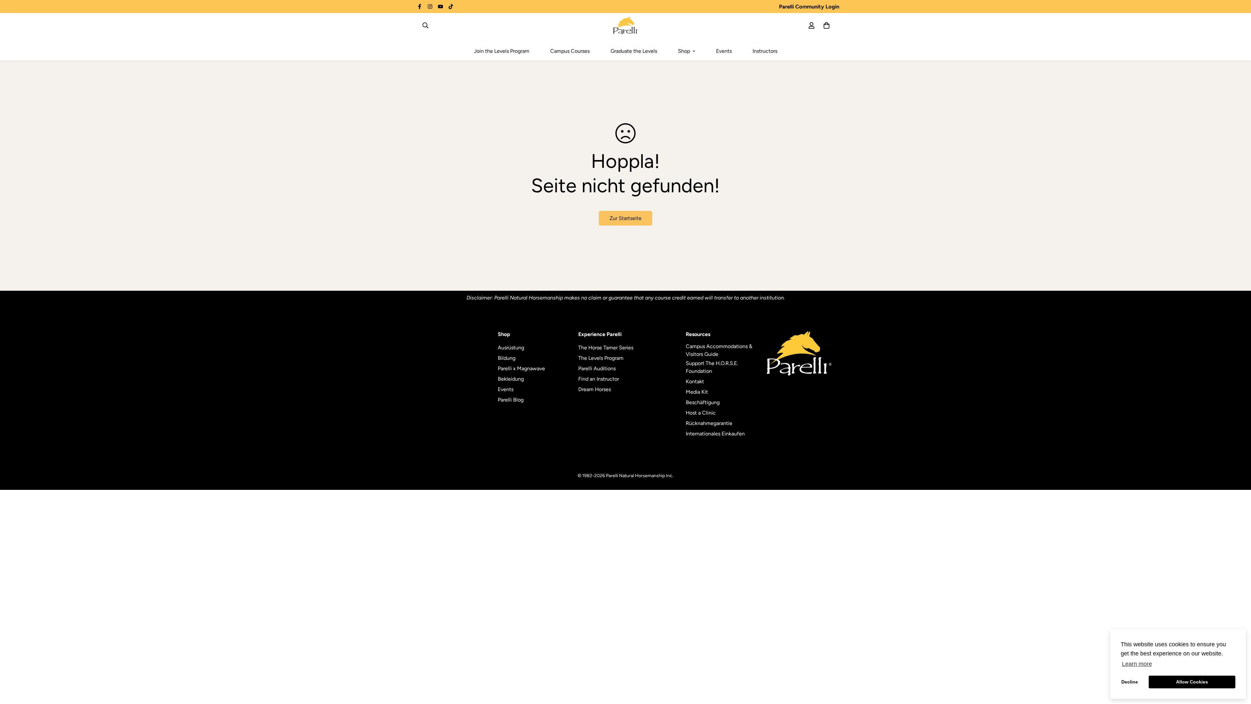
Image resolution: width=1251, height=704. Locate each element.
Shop (684, 51)
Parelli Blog (511, 400)
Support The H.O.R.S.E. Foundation (712, 367)
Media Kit (697, 392)
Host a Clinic (701, 413)
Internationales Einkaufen (715, 434)
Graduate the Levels (634, 51)
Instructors (765, 51)
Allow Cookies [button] (1192, 681)
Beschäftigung (703, 402)
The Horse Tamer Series (605, 348)
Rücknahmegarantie (709, 423)
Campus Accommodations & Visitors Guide (719, 350)
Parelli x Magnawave (521, 368)
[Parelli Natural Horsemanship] (626, 25)
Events (724, 51)
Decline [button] (1129, 681)
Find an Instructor (598, 379)
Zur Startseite (625, 218)
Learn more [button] (1137, 664)
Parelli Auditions (597, 368)
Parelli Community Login (809, 6)
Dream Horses (594, 389)
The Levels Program (601, 358)
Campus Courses (570, 51)
